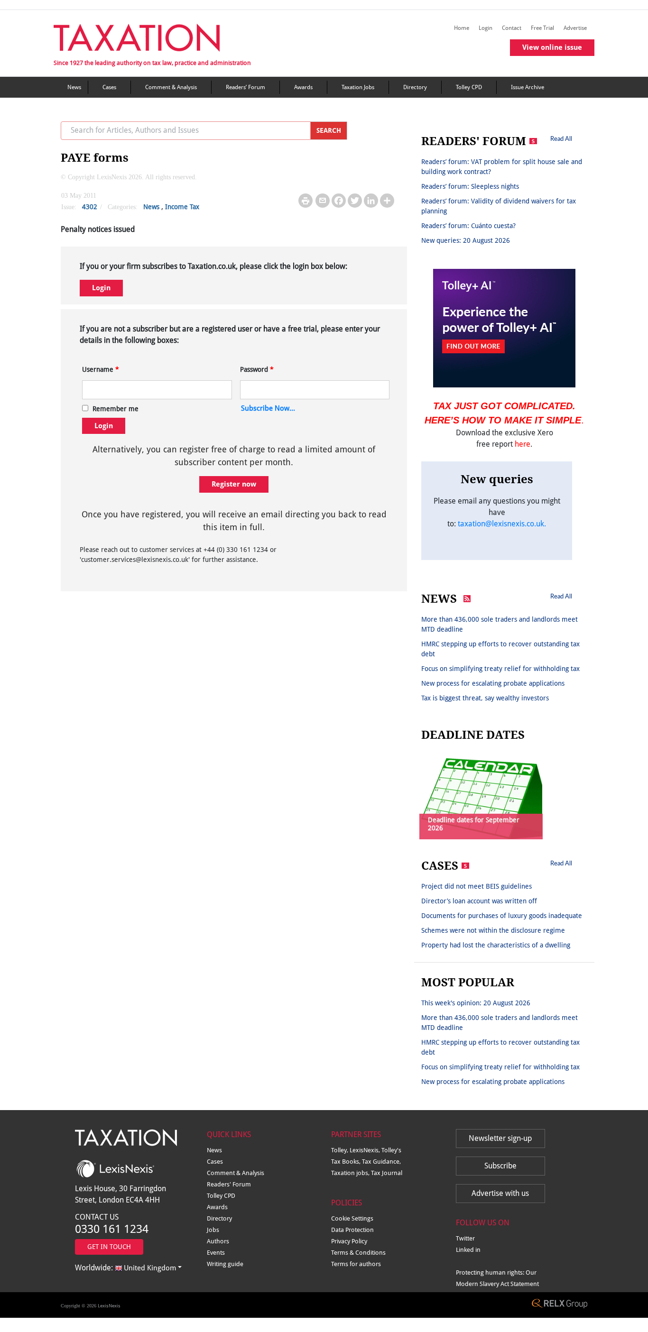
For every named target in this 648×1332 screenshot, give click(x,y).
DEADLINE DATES (473, 735)
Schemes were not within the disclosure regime (493, 930)
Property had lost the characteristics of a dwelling (495, 945)
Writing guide (225, 1264)
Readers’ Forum (245, 87)
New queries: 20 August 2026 (465, 240)
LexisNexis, (365, 1150)
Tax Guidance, (381, 1161)
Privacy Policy (349, 1241)
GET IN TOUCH (109, 1246)
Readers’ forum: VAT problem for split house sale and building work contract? (501, 166)
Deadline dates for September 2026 (473, 824)
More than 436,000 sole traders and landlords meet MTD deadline (499, 624)
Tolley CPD (469, 87)
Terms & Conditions (358, 1252)
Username (100, 369)
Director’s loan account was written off (479, 901)
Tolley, (340, 1150)
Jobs (213, 1229)
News (74, 87)
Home (461, 28)
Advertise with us (500, 1193)
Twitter (465, 1238)
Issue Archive (527, 87)
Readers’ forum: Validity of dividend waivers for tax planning (498, 206)
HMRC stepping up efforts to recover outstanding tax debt (500, 649)
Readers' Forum (229, 1184)
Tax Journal (386, 1172)
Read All (561, 138)
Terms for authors (356, 1264)
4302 (89, 207)
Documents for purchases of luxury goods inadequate (501, 915)
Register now (234, 484)
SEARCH (328, 130)
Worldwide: (125, 1267)
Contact (511, 28)
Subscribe (500, 1165)
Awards (303, 87)
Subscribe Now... (268, 408)
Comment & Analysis (171, 87)
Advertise (575, 28)
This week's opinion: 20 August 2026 (475, 1003)
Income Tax (182, 207)
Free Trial (542, 28)
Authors (218, 1241)
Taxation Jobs (358, 87)
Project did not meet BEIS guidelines (476, 886)
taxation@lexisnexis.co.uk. (502, 523)
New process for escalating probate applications (493, 683)
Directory (415, 87)
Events (216, 1252)
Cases (109, 87)
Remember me (116, 409)
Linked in (468, 1249)
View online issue (552, 47)
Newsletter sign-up (500, 1138)
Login (485, 28)
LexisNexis (109, 1305)
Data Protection (352, 1229)
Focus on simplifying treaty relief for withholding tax (500, 668)
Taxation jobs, (351, 1172)
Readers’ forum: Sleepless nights (470, 186)
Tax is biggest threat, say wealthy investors (485, 698)
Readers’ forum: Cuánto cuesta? (468, 226)
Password (257, 369)
